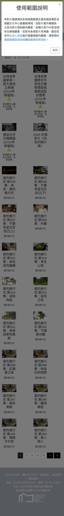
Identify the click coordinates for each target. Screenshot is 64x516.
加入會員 (17, 35)
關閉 (55, 50)
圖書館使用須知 (37, 39)
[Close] (59, 4)
